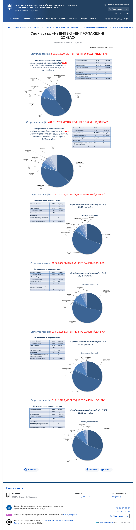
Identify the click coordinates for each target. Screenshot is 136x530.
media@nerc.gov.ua (70, 515)
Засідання (26, 19)
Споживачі (47, 27)
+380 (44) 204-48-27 (82, 497)
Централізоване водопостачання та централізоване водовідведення (67, 27)
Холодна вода (35, 27)
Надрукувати (32, 469)
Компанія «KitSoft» (107, 522)
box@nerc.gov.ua (118, 497)
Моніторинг (51, 19)
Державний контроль (68, 19)
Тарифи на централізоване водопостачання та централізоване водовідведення (96, 27)
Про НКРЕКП (14, 19)
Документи (38, 19)
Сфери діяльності (19, 27)
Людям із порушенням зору (118, 5)
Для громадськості (88, 19)
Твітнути (107, 469)
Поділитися (93, 469)
